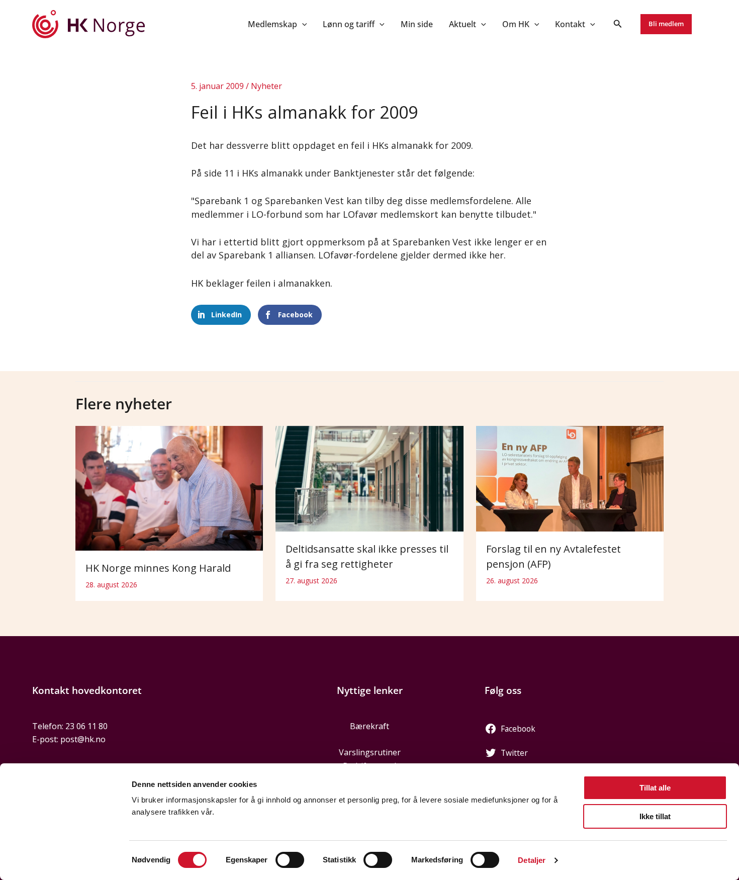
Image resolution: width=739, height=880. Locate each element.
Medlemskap (272, 24)
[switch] (289, 860)
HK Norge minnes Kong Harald (158, 568)
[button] (302, 24)
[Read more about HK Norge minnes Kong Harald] (169, 487)
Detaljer (531, 860)
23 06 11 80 (86, 726)
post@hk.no (83, 739)
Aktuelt (462, 24)
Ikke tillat (655, 816)
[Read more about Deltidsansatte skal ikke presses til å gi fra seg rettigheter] (369, 477)
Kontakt (570, 24)
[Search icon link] (617, 25)
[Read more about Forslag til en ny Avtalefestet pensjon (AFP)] (570, 477)
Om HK (515, 24)
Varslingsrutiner (370, 752)
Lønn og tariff (349, 24)
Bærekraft (369, 726)
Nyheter (266, 86)
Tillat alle (655, 787)
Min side (417, 24)
